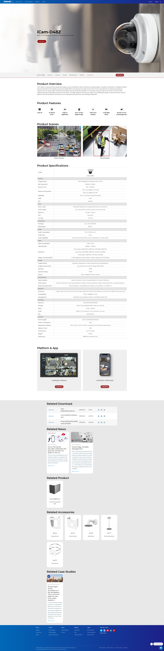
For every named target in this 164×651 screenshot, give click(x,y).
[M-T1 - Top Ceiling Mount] (109, 523)
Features (57, 75)
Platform (82, 75)
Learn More (59, 386)
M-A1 (55, 533)
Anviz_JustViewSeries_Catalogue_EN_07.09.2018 (69, 422)
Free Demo (42, 41)
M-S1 (91, 533)
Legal (88, 627)
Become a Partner (53, 634)
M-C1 (73, 533)
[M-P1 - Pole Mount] (55, 550)
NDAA (37, 634)
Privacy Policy (90, 634)
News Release (64, 630)
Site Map (125, 647)
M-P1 (55, 560)
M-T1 (109, 533)
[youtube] (107, 630)
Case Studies (52, 630)
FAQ (75, 632)
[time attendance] (8, 1)
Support (150, 1)
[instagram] (114, 630)
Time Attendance (29, 1)
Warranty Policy (78, 634)
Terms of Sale (90, 630)
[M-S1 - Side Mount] (91, 523)
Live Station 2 (55, 499)
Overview (50, 75)
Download (90, 75)
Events (63, 632)
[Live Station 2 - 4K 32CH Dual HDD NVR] (55, 489)
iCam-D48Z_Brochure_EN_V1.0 (68, 410)
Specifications (73, 75)
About (37, 627)
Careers (38, 630)
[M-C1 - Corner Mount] (73, 523)
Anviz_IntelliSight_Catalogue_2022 (69, 416)
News (62, 627)
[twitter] (101, 630)
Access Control (19, 1)
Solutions (37, 1)
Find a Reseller (52, 632)
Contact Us (38, 632)
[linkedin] (111, 630)
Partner (44, 1)
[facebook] (104, 630)
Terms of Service (91, 632)
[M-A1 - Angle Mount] (55, 523)
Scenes (65, 75)
